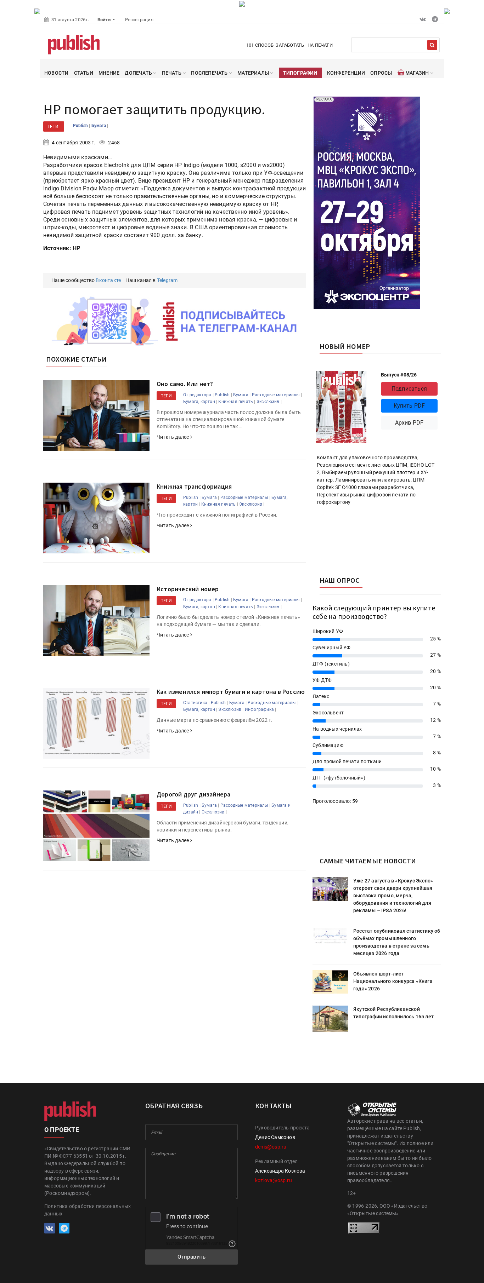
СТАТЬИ (83, 73)
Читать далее (173, 437)
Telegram (167, 280)
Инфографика (259, 709)
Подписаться (409, 388)
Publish (81, 125)
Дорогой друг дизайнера (193, 794)
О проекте (61, 1129)
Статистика (195, 702)
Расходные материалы (276, 394)
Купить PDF (409, 405)
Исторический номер (188, 589)
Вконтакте (108, 280)
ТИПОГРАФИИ (300, 73)
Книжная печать (235, 401)
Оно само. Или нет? (185, 384)
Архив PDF (409, 422)
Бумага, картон (199, 401)
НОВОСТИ (56, 73)
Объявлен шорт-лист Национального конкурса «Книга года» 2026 (393, 981)
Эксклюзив (268, 401)
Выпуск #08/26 (399, 375)
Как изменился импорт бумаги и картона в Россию (231, 691)
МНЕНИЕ (109, 73)
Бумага (99, 125)
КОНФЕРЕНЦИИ (346, 73)
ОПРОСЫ (381, 73)
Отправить (192, 1257)
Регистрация (139, 19)
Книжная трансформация (194, 486)
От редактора (197, 394)
